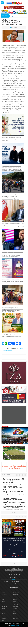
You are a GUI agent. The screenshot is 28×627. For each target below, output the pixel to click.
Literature (4, 611)
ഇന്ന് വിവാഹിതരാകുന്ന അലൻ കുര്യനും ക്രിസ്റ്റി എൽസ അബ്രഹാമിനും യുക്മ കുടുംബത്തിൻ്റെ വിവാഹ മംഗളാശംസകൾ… (14, 480)
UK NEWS (16, 596)
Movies (3, 601)
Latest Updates (17, 592)
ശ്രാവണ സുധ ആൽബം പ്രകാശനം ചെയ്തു (13, 492)
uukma (15, 603)
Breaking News (5, 615)
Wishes (15, 608)
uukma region (5, 604)
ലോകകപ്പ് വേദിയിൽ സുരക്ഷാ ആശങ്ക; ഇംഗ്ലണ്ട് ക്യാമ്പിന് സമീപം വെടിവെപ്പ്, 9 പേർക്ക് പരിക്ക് (12, 457)
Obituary (3, 608)
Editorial (3, 609)
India (15, 597)
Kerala (3, 597)
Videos (3, 620)
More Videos (5, 426)
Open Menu (2, 2)
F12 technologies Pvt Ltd (16, 625)
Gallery (3, 592)
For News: (6, 581)
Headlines (16, 615)
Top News (16, 618)
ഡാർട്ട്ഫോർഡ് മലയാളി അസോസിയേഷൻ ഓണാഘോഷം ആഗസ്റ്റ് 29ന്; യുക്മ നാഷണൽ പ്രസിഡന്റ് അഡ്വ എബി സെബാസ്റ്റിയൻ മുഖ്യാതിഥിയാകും (14, 501)
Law (15, 613)
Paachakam (16, 609)
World (3, 599)
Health (15, 599)
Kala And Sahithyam (18, 611)
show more (14, 512)
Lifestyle (15, 616)
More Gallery (7, 446)
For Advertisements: (8, 583)
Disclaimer (16, 590)
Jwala (3, 603)
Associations (16, 594)
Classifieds (4, 613)
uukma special (6, 516)
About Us (3, 590)
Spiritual (3, 596)
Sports (15, 601)
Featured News (5, 606)
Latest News (4, 594)
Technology (4, 618)
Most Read (16, 606)
